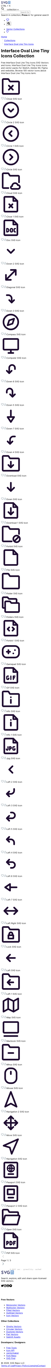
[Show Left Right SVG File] (11, 920)
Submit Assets (13, 1337)
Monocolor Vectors (15, 1305)
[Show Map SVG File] (11, 1014)
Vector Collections (15, 29)
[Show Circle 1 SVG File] (11, 142)
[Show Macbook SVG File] (11, 1037)
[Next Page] (3, 1265)
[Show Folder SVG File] (11, 590)
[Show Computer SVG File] (11, 354)
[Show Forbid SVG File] (11, 543)
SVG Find (10, 1358)
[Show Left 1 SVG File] (11, 990)
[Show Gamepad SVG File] (11, 661)
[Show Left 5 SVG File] (11, 825)
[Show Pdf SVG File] (11, 1249)
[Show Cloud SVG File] (11, 189)
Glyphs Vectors (13, 1326)
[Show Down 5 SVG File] (11, 401)
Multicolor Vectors (15, 1307)
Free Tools (11, 1347)
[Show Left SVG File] (11, 967)
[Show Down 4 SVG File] (11, 449)
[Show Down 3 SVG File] (11, 307)
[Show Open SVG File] (11, 1226)
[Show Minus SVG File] (11, 1061)
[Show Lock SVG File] (11, 943)
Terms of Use (7, 1365)
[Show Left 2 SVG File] (11, 778)
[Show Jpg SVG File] (11, 755)
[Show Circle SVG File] (11, 166)
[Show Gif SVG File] (11, 684)
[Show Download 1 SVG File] (11, 519)
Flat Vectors (12, 1334)
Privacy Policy (21, 1365)
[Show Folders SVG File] (11, 613)
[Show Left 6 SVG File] (11, 873)
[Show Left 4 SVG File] (11, 849)
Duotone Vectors (14, 1331)
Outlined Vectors (14, 1313)
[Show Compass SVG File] (11, 331)
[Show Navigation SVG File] (11, 1155)
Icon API (10, 1350)
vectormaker (12, 1353)
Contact (42, 1365)
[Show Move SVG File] (11, 1132)
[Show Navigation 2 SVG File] (11, 1108)
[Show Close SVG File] (11, 95)
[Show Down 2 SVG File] (11, 260)
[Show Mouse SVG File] (11, 1085)
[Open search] (8, 24)
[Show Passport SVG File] (11, 1179)
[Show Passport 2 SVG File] (11, 1202)
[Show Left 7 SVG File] (11, 896)
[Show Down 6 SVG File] (11, 378)
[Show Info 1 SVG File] (11, 731)
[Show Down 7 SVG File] (11, 425)
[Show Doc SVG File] (11, 237)
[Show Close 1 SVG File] (11, 213)
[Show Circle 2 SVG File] (11, 119)
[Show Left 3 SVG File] (11, 802)
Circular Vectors (14, 1329)
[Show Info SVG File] (11, 708)
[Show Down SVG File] (11, 496)
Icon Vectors (12, 1315)
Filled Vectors (13, 1310)
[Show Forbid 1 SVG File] (11, 637)
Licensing (33, 1365)
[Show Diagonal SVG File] (11, 284)
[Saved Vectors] (7, 20)
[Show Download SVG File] (11, 472)
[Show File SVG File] (11, 566)
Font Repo (11, 1355)
